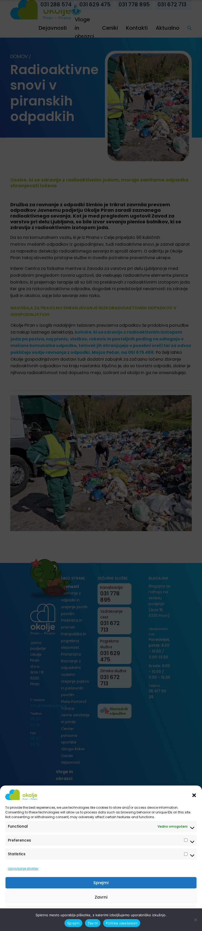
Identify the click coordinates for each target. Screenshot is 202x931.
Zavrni (101, 897)
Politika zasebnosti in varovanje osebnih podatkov (98, 924)
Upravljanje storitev (23, 868)
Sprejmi (101, 882)
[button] (194, 794)
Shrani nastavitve (101, 911)
